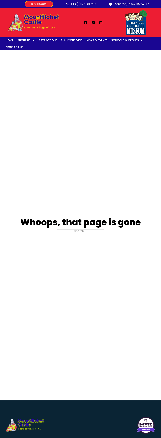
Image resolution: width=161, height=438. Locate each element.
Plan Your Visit (72, 40)
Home (10, 40)
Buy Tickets (39, 4)
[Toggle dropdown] (33, 40)
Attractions (48, 40)
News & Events (97, 40)
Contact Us (14, 47)
